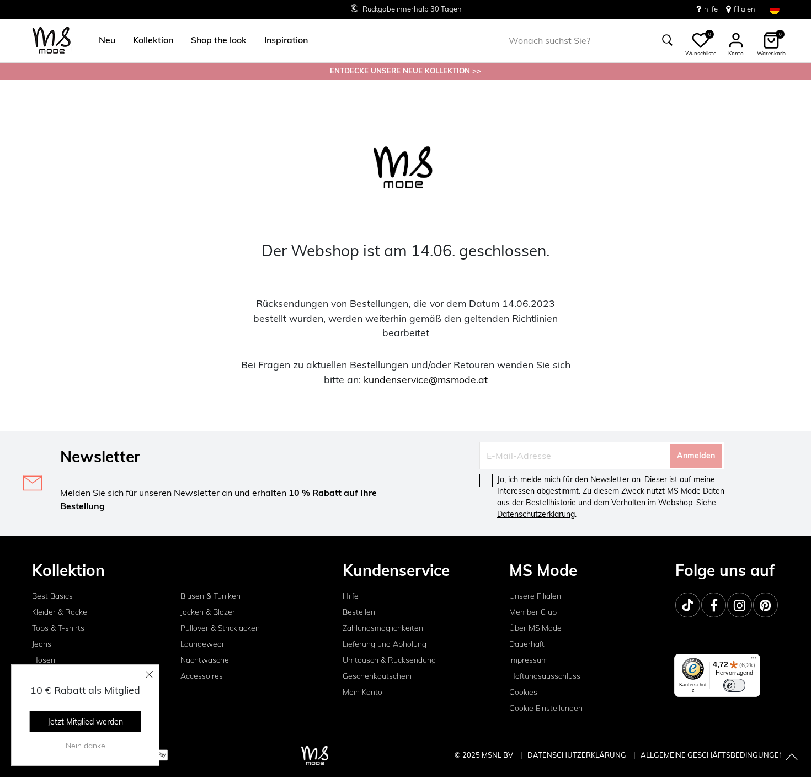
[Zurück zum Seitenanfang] (792, 758)
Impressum (528, 660)
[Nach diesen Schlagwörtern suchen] (667, 40)
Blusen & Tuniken (210, 596)
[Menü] (753, 660)
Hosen (43, 660)
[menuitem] (102, 40)
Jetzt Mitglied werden (85, 722)
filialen (744, 8)
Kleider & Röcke (59, 612)
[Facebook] (713, 605)
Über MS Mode (535, 628)
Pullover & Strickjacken (220, 628)
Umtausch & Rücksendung (389, 660)
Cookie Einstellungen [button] (546, 708)
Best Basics (52, 596)
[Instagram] (739, 605)
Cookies (523, 692)
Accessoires (201, 676)
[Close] (149, 674)
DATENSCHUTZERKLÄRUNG (576, 754)
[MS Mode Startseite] (51, 40)
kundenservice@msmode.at (426, 379)
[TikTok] (687, 605)
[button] (107, 40)
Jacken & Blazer (207, 612)
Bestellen (359, 612)
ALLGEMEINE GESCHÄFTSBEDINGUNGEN (713, 754)
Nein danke (85, 745)
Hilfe (351, 596)
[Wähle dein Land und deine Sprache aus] (774, 9)
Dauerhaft (527, 644)
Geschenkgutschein (377, 676)
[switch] (734, 685)
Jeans (41, 644)
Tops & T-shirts (58, 628)
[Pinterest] (765, 605)
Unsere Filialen (535, 596)
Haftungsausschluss (544, 676)
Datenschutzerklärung (536, 514)
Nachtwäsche (204, 660)
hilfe (711, 8)
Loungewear (202, 644)
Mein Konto (362, 692)
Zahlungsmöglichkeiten (383, 628)
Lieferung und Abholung (384, 644)
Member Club (533, 612)
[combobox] (591, 40)
